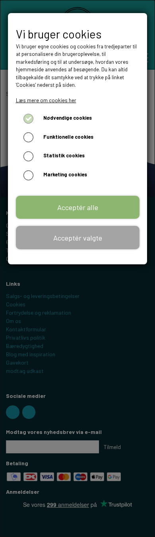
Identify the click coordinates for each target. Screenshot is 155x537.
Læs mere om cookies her (46, 100)
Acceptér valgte (77, 237)
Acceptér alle (77, 207)
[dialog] (77, 268)
